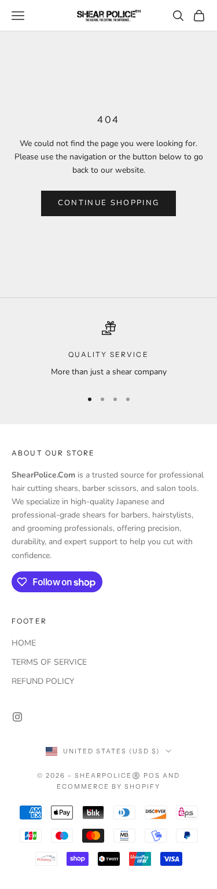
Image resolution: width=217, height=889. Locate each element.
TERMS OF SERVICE (49, 662)
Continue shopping (109, 203)
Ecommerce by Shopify (108, 786)
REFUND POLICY (43, 681)
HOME (24, 642)
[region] (108, 349)
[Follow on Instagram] (17, 717)
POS (152, 775)
